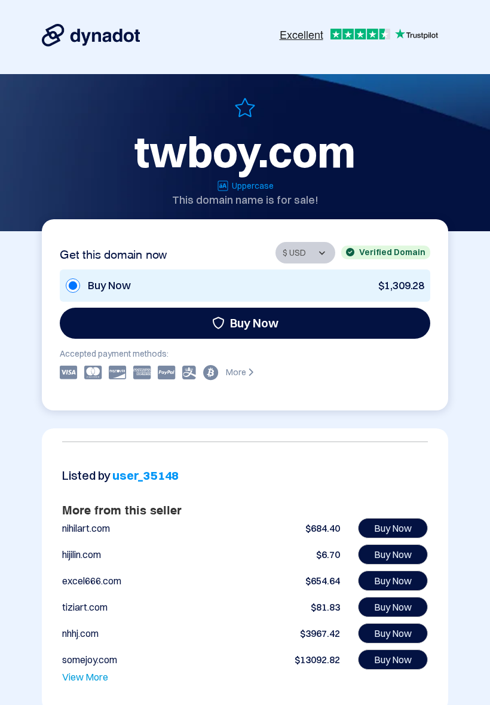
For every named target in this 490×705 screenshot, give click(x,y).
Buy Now (254, 322)
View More (85, 677)
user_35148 (145, 475)
